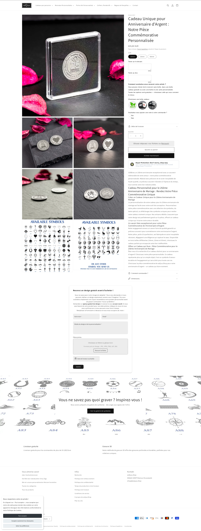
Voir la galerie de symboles (100, 411)
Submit (78, 367)
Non (132, 118)
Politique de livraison (82, 490)
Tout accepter (22, 516)
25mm (142, 57)
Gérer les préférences (22, 526)
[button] (44, 5)
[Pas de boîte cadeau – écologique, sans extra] (132, 105)
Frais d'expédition (142, 49)
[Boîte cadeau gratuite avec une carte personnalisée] (152, 105)
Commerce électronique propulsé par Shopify (45, 526)
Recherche (78, 475)
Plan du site (79, 501)
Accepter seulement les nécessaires (23, 521)
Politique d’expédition (116, 526)
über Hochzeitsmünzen (30, 475)
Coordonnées (128, 526)
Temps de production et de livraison (87, 486)
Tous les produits (28, 490)
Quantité (130, 132)
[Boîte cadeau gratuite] (142, 105)
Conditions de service (82, 493)
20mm (132, 57)
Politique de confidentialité (84, 482)
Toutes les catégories (29, 486)
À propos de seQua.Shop (83, 497)
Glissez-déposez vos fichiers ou (151, 143)
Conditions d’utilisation (101, 526)
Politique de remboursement (84, 479)
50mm (152, 57)
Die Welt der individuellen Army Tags (34, 479)
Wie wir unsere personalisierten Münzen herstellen (39, 482)
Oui (132, 115)
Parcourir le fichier (100, 350)
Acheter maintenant (151, 156)
